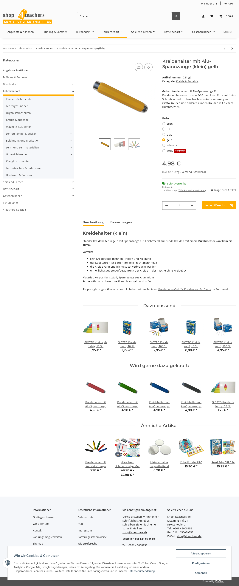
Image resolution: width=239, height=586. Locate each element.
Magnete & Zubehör (18, 126)
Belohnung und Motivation (22, 140)
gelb (169, 140)
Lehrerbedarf (11, 91)
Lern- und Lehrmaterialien (22, 147)
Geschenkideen (12, 196)
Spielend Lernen (13, 182)
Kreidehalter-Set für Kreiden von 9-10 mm (184, 289)
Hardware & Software (19, 175)
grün (170, 123)
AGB (80, 523)
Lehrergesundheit (17, 106)
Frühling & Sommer (15, 77)
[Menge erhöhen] (192, 205)
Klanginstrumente (17, 161)
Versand (187, 172)
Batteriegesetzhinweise (92, 537)
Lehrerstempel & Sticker (21, 133)
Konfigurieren (201, 563)
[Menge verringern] (166, 205)
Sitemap (38, 543)
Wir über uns (209, 3)
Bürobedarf (10, 84)
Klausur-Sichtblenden (19, 99)
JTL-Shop (219, 581)
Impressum (85, 530)
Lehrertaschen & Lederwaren (24, 168)
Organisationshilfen (18, 113)
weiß (176, 151)
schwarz (172, 145)
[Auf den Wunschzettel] (148, 67)
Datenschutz (85, 517)
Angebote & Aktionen (16, 70)
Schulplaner (10, 202)
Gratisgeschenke (43, 517)
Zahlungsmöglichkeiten (47, 537)
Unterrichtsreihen (17, 154)
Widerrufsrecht (87, 543)
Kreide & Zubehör (187, 81)
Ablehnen (201, 572)
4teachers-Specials (15, 209)
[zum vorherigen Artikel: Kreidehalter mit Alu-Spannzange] (224, 48)
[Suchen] (176, 16)
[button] (203, 16)
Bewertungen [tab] (121, 222)
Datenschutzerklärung (141, 571)
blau (169, 134)
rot (168, 129)
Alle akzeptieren (201, 553)
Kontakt (228, 3)
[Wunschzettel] (211, 16)
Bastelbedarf (11, 189)
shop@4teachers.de (134, 532)
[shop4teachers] (27, 16)
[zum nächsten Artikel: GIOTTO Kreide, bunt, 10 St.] (232, 48)
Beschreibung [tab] (93, 222)
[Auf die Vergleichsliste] (139, 67)
